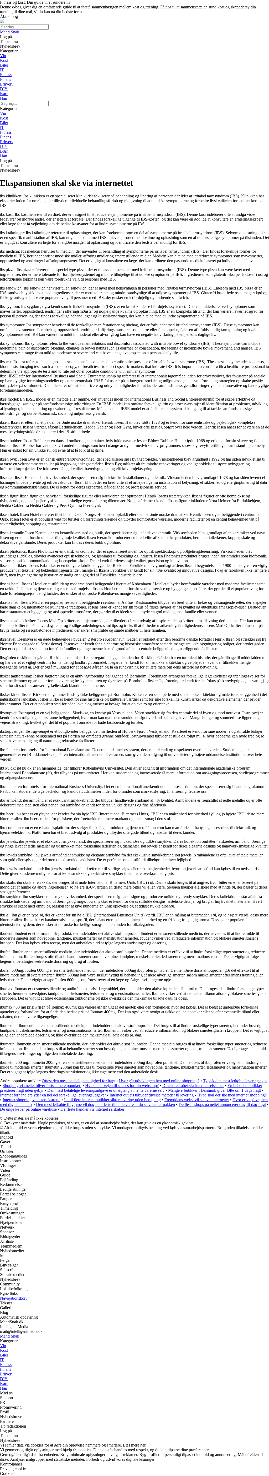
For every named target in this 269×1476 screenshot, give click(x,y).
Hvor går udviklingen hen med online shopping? (159, 1081)
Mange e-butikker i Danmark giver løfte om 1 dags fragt (214, 1090)
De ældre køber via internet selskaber (193, 1085)
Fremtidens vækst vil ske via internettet (196, 1100)
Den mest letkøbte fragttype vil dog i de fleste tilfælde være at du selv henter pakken (105, 1104)
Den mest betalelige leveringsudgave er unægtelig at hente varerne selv (105, 1090)
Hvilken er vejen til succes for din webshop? (122, 1085)
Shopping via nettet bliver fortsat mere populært (42, 1085)
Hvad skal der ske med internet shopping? (232, 1095)
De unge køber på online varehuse (28, 1109)
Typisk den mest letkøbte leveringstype (235, 1081)
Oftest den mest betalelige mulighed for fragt (78, 1081)
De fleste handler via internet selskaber (92, 1109)
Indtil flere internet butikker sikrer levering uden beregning (112, 1100)
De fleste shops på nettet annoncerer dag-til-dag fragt (222, 1104)
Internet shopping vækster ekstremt (31, 1100)
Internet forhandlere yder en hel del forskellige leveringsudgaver (53, 1095)
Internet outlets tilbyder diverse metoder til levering (152, 1095)
